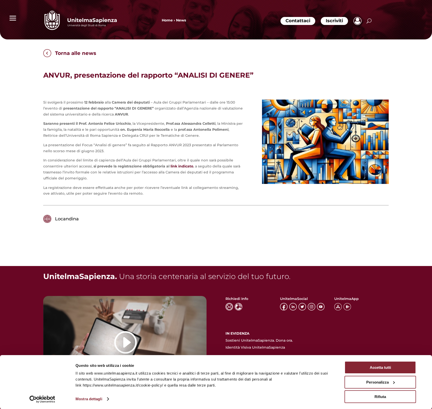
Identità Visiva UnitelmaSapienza (255, 347)
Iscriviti (334, 20)
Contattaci (298, 20)
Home (167, 20)
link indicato (181, 166)
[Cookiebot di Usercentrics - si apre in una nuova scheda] (42, 399)
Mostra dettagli (89, 399)
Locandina (67, 219)
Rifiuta (380, 397)
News (181, 20)
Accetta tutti (380, 367)
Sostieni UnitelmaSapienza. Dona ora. (259, 340)
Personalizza (377, 382)
